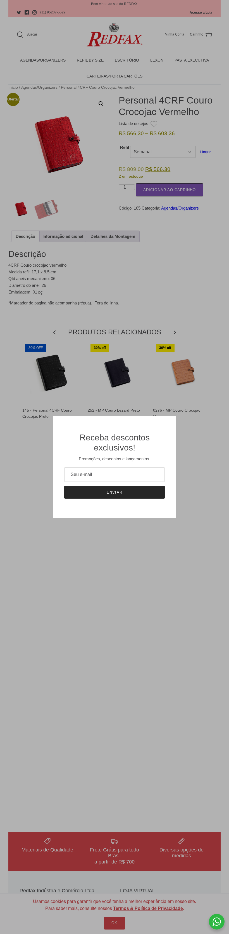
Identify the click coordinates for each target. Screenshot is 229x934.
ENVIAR (114, 492)
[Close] (169, 423)
